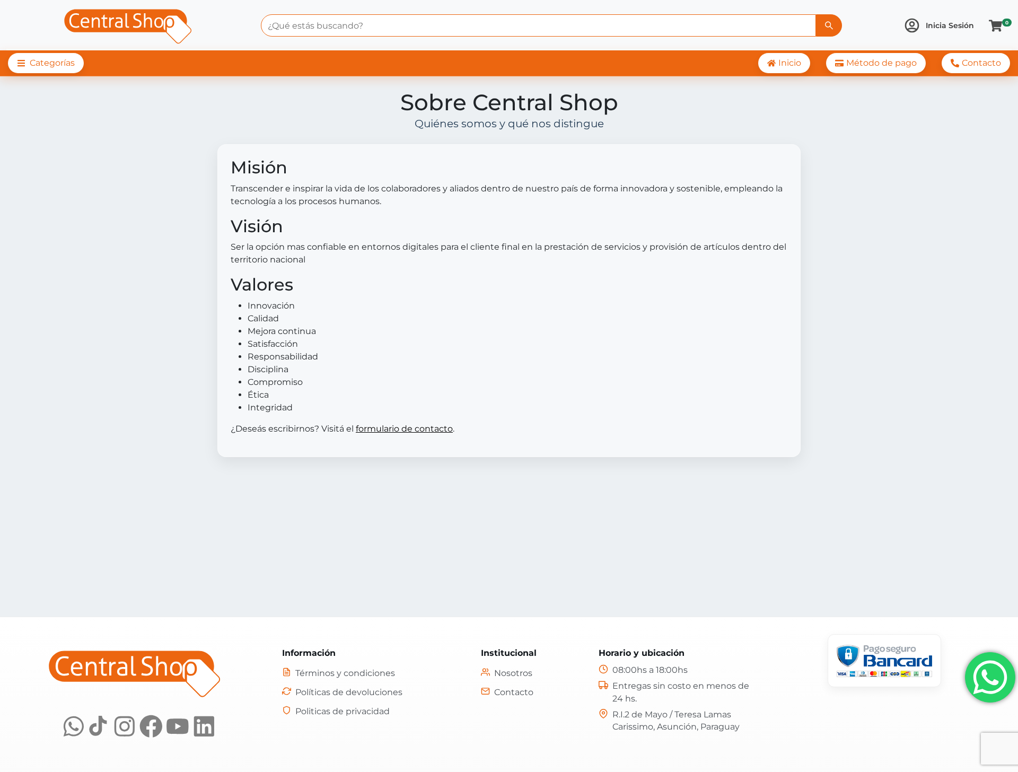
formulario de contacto (404, 429)
